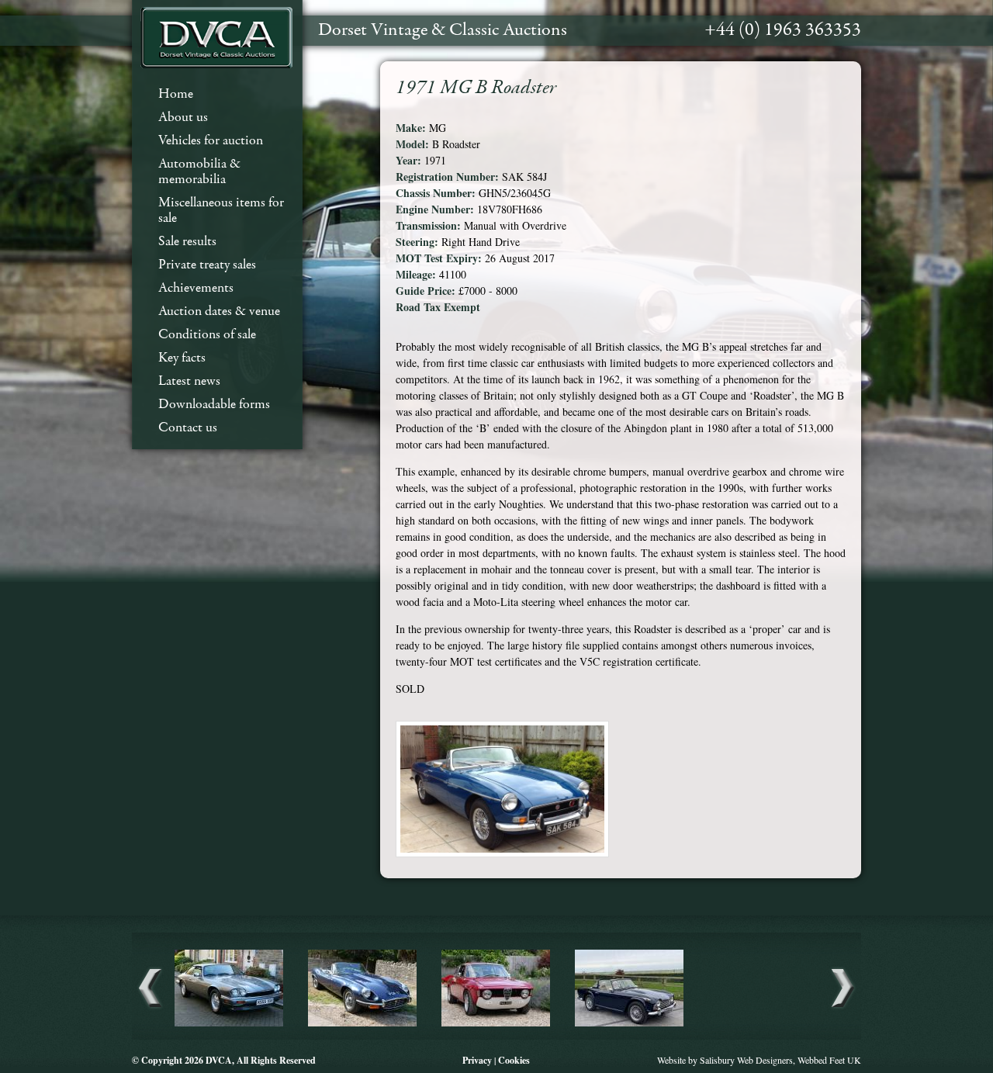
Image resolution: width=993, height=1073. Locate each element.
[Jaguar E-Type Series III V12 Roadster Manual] (362, 1024)
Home (175, 94)
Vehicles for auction (210, 141)
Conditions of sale (207, 334)
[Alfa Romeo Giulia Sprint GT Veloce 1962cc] (495, 1024)
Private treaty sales (207, 265)
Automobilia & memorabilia (199, 171)
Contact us (187, 428)
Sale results (187, 241)
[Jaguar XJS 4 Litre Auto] (229, 1024)
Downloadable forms (214, 404)
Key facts (182, 358)
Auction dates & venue (219, 311)
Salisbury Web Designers (746, 1060)
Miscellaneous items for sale (221, 210)
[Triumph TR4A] (629, 1024)
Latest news (189, 381)
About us (183, 117)
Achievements (196, 288)
